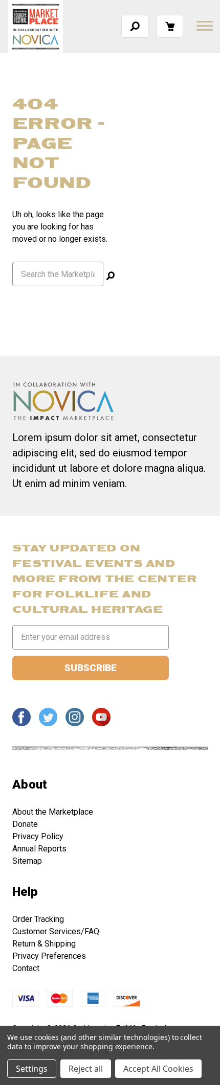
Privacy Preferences (49, 956)
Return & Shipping (44, 944)
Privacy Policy (37, 836)
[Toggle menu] (203, 25)
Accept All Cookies (158, 1068)
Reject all (86, 1068)
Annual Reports (39, 848)
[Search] (110, 277)
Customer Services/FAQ (55, 931)
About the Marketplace (52, 812)
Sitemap (27, 861)
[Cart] (170, 26)
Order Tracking (38, 919)
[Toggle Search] (134, 26)
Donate (25, 824)
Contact (25, 968)
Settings (32, 1068)
